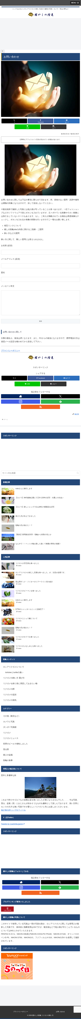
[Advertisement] (40, 33)
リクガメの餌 (9, 689)
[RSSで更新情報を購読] (40, 407)
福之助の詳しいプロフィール (13, 810)
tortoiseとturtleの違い (14, 672)
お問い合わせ (60, 1011)
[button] (53, 126)
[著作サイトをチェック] (20, 396)
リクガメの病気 (9, 700)
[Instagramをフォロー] (20, 401)
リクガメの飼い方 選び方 (14, 678)
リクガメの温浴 (9, 695)
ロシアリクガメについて (13, 667)
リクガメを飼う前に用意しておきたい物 (20, 683)
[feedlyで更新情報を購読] (60, 401)
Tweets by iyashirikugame (12, 824)
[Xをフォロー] (60, 396)
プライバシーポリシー (10, 350)
